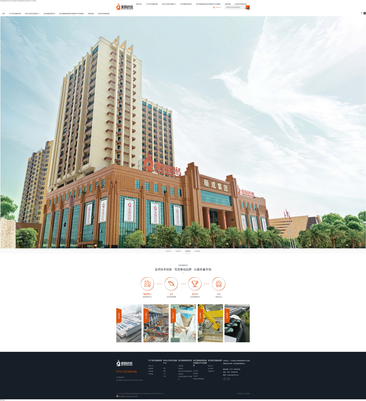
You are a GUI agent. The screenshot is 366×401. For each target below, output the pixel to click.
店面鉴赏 (180, 374)
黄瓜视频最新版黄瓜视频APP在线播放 (200, 363)
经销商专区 (218, 7)
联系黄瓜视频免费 (215, 360)
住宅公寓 (195, 371)
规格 (164, 371)
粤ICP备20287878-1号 (156, 393)
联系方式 (210, 366)
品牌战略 (187, 251)
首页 (3, 13)
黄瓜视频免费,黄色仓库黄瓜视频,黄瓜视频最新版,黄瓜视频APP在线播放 (18, 1)
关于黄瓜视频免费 (155, 360)
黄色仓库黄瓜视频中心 (170, 362)
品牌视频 (197, 251)
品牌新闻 (180, 366)
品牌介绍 (168, 251)
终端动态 (180, 368)
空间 (164, 376)
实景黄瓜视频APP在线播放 (185, 378)
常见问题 (210, 368)
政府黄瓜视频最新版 (198, 378)
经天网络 (247, 393)
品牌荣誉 (178, 251)
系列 (164, 368)
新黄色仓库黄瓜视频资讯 (185, 371)
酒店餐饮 (195, 373)
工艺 (164, 373)
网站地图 (2, 400)
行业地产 (195, 376)
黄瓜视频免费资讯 (185, 360)
